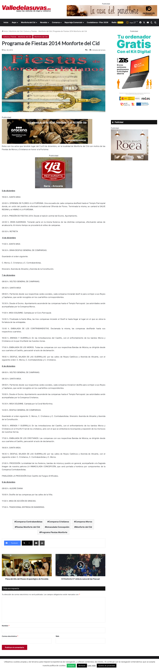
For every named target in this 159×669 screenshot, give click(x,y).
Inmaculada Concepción (57, 527)
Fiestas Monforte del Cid (28, 527)
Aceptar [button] (71, 666)
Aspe (14, 22)
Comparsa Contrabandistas (29, 521)
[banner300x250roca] (129, 160)
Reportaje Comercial (73, 22)
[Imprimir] (42, 543)
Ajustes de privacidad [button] (106, 666)
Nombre (5, 626)
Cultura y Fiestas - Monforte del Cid (38, 31)
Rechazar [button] (81, 666)
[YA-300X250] (53, 187)
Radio (117, 22)
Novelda (43, 22)
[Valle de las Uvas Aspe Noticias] (26, 8)
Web (57, 636)
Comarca (56, 22)
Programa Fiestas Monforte (54, 532)
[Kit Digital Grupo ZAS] (134, 106)
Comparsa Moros (83, 521)
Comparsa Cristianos (59, 521)
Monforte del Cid (28, 22)
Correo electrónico (10, 636)
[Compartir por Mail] (36, 543)
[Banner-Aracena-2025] (47, 143)
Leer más (91, 665)
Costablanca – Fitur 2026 (97, 22)
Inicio (6, 22)
